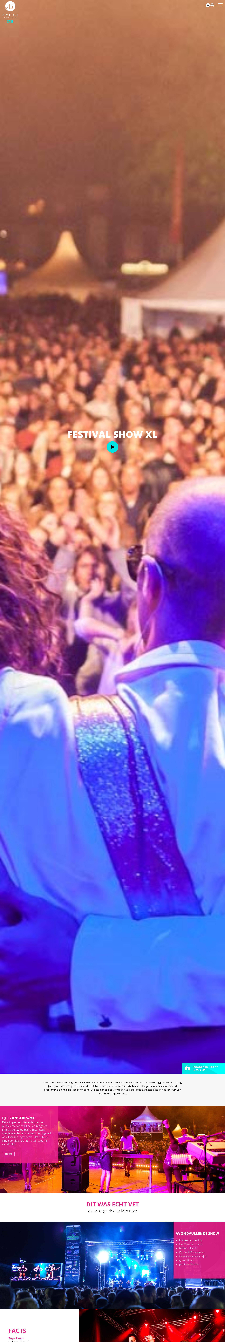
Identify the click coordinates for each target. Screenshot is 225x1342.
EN (212, 5)
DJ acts (8, 1154)
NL (208, 5)
